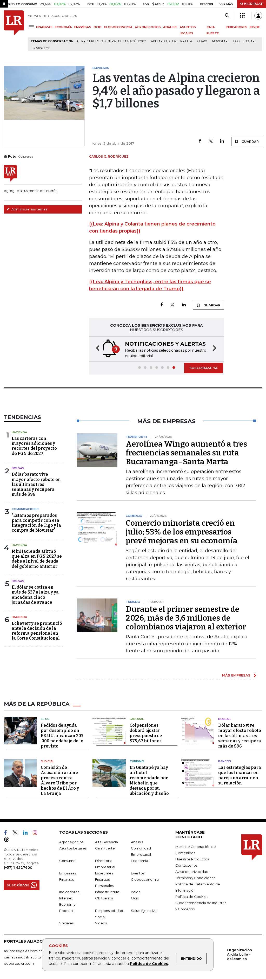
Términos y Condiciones (195, 878)
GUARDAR (250, 142)
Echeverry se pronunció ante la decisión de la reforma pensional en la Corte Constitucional (37, 631)
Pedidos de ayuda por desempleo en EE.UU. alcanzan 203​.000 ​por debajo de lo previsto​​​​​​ (62, 736)
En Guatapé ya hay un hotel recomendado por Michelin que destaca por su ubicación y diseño (149, 780)
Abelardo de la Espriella (171, 41)
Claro (202, 41)
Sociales (66, 923)
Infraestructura (107, 892)
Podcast (66, 911)
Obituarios (104, 898)
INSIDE (255, 27)
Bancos (224, 761)
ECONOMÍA (63, 27)
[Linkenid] (27, 834)
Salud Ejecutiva (144, 911)
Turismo (137, 761)
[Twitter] (210, 141)
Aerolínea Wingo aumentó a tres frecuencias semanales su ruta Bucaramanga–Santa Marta (186, 452)
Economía (139, 861)
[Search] (226, 15)
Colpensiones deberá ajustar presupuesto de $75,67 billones (146, 733)
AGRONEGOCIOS (148, 27)
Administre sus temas (29, 209)
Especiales (104, 873)
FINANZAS (44, 27)
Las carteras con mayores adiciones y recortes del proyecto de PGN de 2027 (34, 446)
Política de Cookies (149, 963)
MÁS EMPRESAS (236, 675)
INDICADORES (236, 27)
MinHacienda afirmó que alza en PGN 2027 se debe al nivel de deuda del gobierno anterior (37, 559)
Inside (136, 892)
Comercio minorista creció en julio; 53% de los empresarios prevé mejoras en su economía (181, 531)
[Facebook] (200, 141)
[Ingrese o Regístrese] (258, 16)
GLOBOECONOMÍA (118, 27)
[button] (96, 349)
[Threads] (8, 840)
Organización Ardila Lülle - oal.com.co (239, 954)
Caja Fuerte (105, 848)
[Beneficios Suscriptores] (242, 15)
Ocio (135, 898)
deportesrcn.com (19, 963)
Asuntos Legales (73, 848)
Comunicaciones (25, 509)
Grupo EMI (41, 48)
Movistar (220, 41)
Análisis (137, 842)
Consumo (67, 861)
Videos (101, 923)
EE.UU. (45, 719)
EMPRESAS (82, 27)
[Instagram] (37, 834)
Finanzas (66, 879)
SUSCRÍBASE (251, 4)
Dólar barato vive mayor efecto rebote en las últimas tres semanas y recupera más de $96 (36, 484)
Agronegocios (71, 842)
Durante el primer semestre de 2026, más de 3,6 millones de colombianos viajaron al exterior (186, 618)
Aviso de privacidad (191, 871)
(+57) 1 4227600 (18, 867)
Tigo (236, 41)
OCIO (98, 27)
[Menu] (32, 26)
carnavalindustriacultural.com (28, 957)
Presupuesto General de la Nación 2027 (113, 41)
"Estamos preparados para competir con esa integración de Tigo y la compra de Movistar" (36, 523)
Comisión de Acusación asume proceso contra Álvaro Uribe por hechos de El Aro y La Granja (60, 780)
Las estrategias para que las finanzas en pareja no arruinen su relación (239, 775)
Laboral (137, 719)
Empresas (67, 873)
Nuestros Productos (192, 859)
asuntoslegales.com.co (23, 951)
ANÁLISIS (170, 27)
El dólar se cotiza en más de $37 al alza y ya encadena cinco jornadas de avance (35, 595)
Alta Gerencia (106, 842)
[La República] (14, 30)
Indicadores (69, 892)
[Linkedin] (222, 141)
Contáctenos (186, 865)
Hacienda (19, 432)
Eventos (137, 873)
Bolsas (18, 468)
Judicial (47, 761)
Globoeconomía (145, 879)
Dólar (250, 41)
